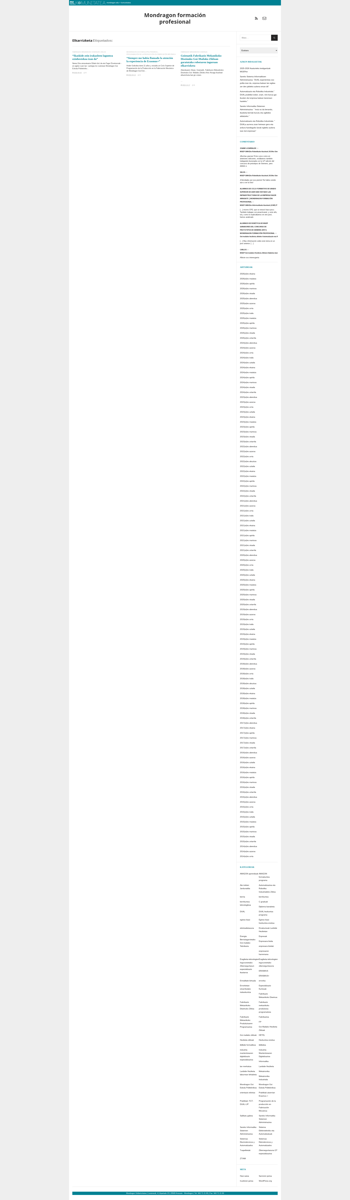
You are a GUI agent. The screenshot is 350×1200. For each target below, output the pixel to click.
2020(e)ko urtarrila (248, 604)
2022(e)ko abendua (248, 446)
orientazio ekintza (247, 1092)
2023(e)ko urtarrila (248, 441)
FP (260, 1022)
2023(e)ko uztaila (247, 412)
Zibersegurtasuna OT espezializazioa (268, 1152)
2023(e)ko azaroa (247, 402)
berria (242, 897)
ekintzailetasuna (247, 928)
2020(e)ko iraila (246, 570)
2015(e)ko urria (246, 807)
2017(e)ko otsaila (247, 743)
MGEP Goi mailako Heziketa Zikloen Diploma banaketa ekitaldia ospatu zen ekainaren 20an (275, 253)
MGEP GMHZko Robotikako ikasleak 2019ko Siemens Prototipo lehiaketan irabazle (272, 152)
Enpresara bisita (266, 941)
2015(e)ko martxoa (248, 831)
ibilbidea (262, 1045)
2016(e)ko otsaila (247, 787)
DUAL (242, 911)
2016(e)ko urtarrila (248, 792)
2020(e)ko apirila (247, 590)
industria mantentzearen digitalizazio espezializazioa (246, 1055)
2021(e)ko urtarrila (248, 550)
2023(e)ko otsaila (247, 437)
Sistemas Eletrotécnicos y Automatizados (265, 1142)
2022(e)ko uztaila (247, 466)
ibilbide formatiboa (248, 1045)
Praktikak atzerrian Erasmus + (267, 1094)
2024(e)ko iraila (246, 358)
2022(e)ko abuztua (248, 461)
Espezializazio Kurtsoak (265, 987)
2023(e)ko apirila (247, 427)
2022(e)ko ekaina (247, 471)
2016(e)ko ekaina (247, 767)
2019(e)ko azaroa (247, 614)
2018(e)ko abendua (248, 664)
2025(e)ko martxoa (248, 328)
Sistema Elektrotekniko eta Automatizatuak (266, 1130)
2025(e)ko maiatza (248, 318)
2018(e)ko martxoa (248, 708)
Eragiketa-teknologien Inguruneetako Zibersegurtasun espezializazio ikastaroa (249, 966)
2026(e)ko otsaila (247, 293)
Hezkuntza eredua (267, 1040)
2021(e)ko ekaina (247, 525)
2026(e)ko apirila (247, 283)
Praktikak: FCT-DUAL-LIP (246, 1102)
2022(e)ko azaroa (247, 451)
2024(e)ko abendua (248, 343)
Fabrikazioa (264, 1017)
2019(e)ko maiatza (248, 639)
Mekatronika (264, 1071)
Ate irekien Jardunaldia (245, 887)
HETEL (262, 1035)
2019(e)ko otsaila (247, 654)
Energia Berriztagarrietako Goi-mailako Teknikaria (247, 941)
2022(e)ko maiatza (248, 476)
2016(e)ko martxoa (248, 782)
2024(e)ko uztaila (247, 362)
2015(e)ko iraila (246, 812)
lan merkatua (245, 1066)
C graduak (263, 902)
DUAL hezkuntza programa (266, 913)
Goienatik (200, 70)
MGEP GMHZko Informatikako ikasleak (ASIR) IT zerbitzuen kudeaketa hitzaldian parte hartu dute (277, 205)
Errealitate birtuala (248, 981)
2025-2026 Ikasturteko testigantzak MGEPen (255, 70)
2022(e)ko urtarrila (248, 496)
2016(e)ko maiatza (248, 772)
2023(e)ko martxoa (248, 432)
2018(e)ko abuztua (248, 683)
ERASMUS (263, 971)
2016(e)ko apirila (247, 777)
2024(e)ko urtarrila (248, 392)
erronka (262, 981)
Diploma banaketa (267, 907)
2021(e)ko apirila (247, 535)
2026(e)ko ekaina (247, 274)
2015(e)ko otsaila (247, 836)
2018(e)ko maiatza (248, 698)
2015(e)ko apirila (247, 827)
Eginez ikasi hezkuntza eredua (266, 921)
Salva (242, 172)
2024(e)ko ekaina (247, 367)
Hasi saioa (244, 1176)
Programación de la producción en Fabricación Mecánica (151, 54)
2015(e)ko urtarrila (248, 841)
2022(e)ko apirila (247, 481)
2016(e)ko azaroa (247, 757)
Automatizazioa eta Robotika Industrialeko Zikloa (267, 888)
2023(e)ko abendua (248, 397)
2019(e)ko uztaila (247, 629)
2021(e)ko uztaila (247, 520)
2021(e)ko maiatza (248, 530)
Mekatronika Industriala (264, 1078)
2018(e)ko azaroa (247, 669)
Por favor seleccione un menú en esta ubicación (175, 35)
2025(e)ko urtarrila (248, 338)
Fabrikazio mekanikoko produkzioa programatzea (265, 1007)
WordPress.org (265, 1181)
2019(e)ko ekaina (247, 634)
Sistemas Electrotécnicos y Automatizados (247, 1142)
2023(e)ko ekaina (247, 417)
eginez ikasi (245, 920)
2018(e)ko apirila (247, 703)
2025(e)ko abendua (248, 298)
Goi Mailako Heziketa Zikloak (268, 1028)
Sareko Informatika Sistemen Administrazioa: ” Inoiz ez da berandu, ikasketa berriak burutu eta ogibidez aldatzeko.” (256, 111)
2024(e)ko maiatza (248, 372)
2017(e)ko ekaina (247, 728)
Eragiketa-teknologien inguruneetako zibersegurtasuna (268, 962)
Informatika (264, 1061)
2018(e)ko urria (246, 673)
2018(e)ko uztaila (247, 688)
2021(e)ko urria (246, 511)
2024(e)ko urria (246, 353)
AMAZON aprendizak (249, 874)
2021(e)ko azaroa (247, 506)
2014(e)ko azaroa (247, 851)
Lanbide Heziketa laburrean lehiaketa (248, 1073)
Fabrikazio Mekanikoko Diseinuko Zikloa (89, 52)
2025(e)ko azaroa (247, 303)
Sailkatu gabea (246, 1116)
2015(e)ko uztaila (247, 817)
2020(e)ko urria (246, 565)
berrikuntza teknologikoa (245, 903)
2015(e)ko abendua (248, 797)
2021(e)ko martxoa (248, 540)
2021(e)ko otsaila (247, 545)
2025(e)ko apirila (247, 323)
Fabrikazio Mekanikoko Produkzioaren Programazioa (246, 1022)
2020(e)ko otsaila (247, 599)
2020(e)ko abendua (248, 555)
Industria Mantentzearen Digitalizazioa (265, 1053)
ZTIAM (243, 1158)
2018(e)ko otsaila (247, 713)
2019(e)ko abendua (248, 609)
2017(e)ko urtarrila (248, 748)
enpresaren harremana (264, 952)
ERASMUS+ (264, 976)
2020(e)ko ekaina (247, 580)
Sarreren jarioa (265, 1176)
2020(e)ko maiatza (248, 585)
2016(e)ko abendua (248, 752)
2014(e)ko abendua (248, 846)
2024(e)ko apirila (247, 377)
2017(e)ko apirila (247, 733)
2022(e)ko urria (246, 456)
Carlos (243, 249)
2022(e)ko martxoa (248, 486)
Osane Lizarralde (248, 148)
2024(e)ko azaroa (247, 348)
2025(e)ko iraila (246, 313)
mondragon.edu (113, 3)
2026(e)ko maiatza (248, 279)
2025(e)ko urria (246, 308)
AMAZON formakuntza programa (264, 877)
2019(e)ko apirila (247, 644)
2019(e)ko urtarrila (248, 659)
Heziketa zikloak (247, 1040)
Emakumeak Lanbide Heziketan (268, 929)
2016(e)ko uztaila (247, 762)
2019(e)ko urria (246, 619)
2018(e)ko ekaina (247, 693)
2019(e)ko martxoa (248, 649)
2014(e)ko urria (246, 856)
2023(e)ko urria (246, 407)
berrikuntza (264, 897)
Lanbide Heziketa (266, 1066)
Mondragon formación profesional (175, 18)
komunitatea (126, 3)
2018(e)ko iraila (246, 678)
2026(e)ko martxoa (248, 288)
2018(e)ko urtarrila (248, 718)
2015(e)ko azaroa (247, 802)
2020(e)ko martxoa (248, 595)
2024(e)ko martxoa (248, 382)
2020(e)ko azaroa (247, 560)
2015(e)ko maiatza (248, 822)
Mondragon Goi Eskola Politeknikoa (142, 52)
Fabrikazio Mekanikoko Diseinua (194, 52)
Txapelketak (245, 1150)
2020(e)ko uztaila (247, 575)
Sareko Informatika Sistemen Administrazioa (267, 1119)
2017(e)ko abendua (248, 723)
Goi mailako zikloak (248, 1035)
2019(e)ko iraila (246, 624)
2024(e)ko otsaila (247, 387)
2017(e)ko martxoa (248, 738)
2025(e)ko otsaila (247, 333)
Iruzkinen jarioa (246, 1181)
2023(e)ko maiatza (248, 422)
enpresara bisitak (266, 946)
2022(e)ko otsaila (247, 491)
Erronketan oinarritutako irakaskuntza (245, 988)
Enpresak (263, 936)
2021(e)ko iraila (246, 516)
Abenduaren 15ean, (189, 70)
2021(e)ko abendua (248, 501)
